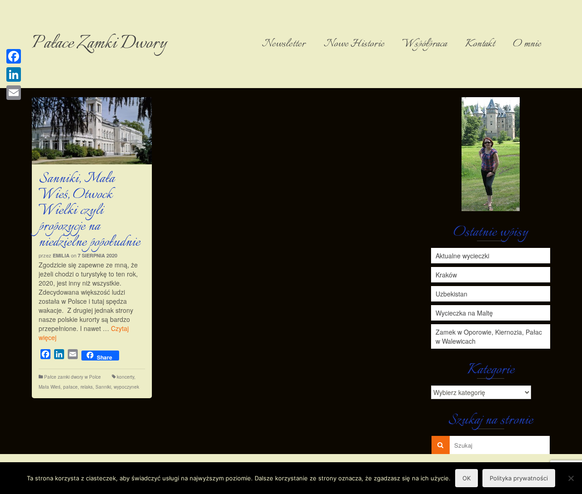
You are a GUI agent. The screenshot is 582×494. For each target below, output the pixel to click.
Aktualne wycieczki (462, 255)
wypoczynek (126, 387)
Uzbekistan (451, 293)
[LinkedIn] (14, 74)
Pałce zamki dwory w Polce (72, 377)
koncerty (125, 377)
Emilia (61, 255)
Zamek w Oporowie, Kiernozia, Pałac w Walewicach (489, 336)
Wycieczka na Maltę (464, 312)
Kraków (446, 274)
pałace (70, 387)
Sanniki (103, 387)
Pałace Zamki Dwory (99, 44)
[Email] (14, 93)
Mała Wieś (49, 387)
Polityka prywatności (519, 478)
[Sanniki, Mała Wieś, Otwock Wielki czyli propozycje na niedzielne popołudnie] (92, 130)
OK (466, 478)
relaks (86, 387)
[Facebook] (14, 56)
